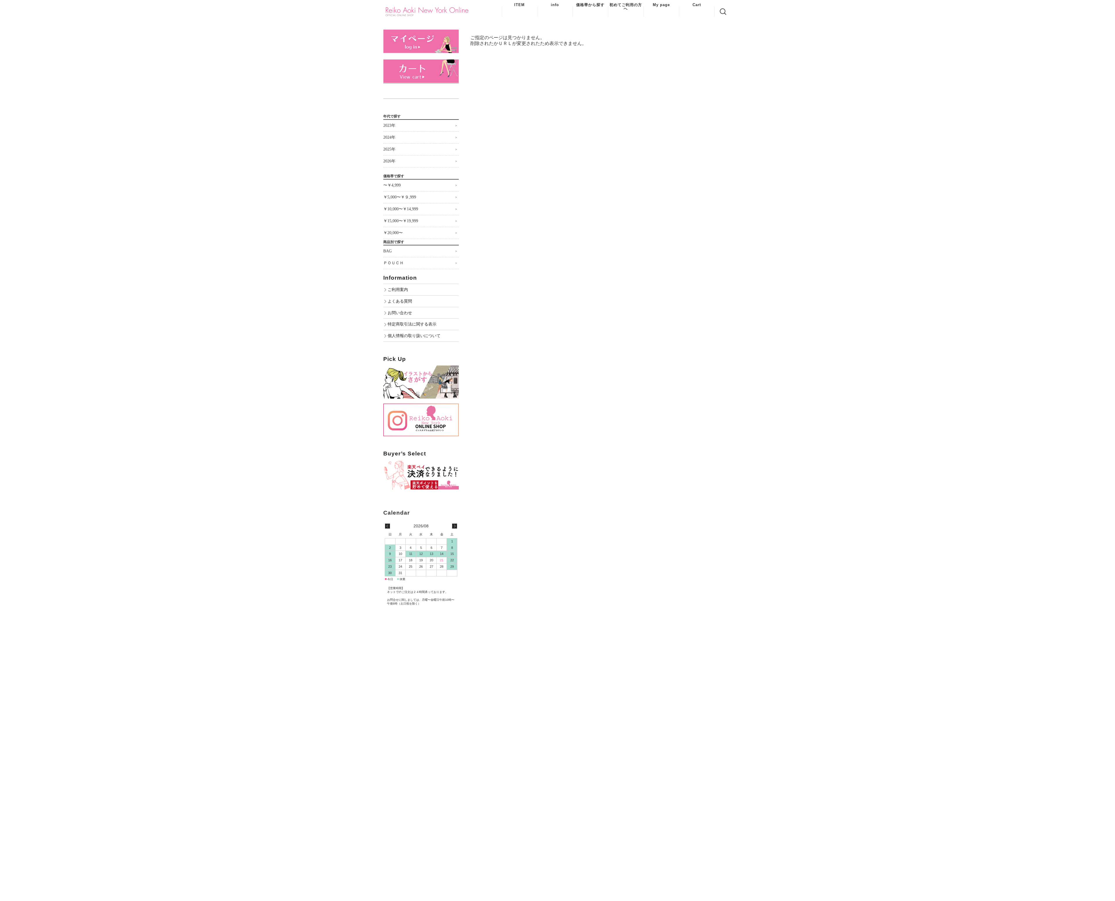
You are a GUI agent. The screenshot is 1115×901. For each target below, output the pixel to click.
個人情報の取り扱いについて (414, 335)
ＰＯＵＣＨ (393, 263)
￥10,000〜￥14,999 (400, 209)
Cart (697, 5)
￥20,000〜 (393, 233)
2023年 (389, 125)
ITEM (519, 5)
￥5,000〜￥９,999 (399, 197)
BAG (387, 251)
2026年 (389, 161)
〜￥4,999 (392, 185)
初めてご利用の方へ (625, 6)
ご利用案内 (398, 289)
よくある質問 (400, 301)
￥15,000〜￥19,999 (400, 221)
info (555, 5)
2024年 (389, 137)
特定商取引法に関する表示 (412, 324)
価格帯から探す (590, 5)
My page (661, 5)
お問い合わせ (400, 312)
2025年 (389, 149)
